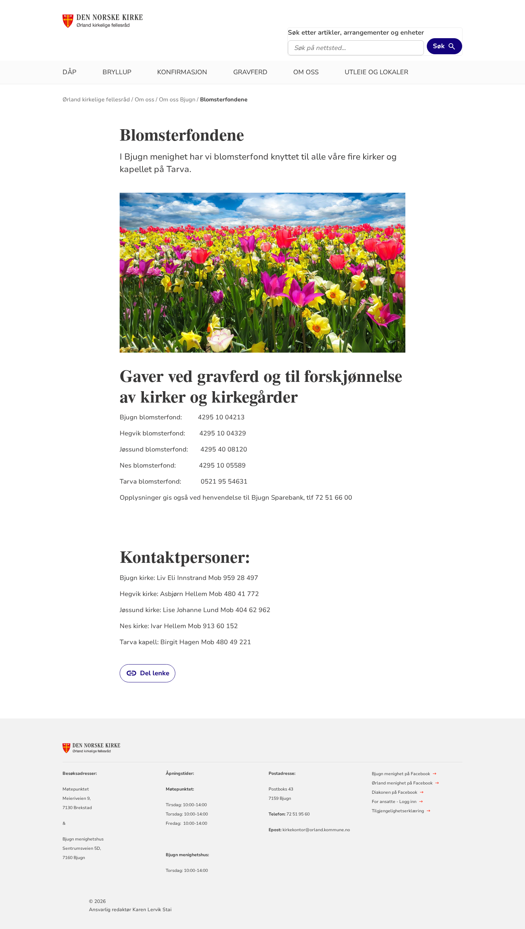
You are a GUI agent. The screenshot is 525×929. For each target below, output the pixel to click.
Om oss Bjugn (177, 99)
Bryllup (116, 72)
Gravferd (250, 72)
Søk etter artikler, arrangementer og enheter (356, 32)
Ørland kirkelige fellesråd (96, 99)
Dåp (69, 72)
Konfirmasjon (182, 72)
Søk (439, 46)
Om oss (306, 72)
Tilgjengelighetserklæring (398, 811)
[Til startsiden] (117, 20)
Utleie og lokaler (376, 72)
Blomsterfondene (224, 99)
